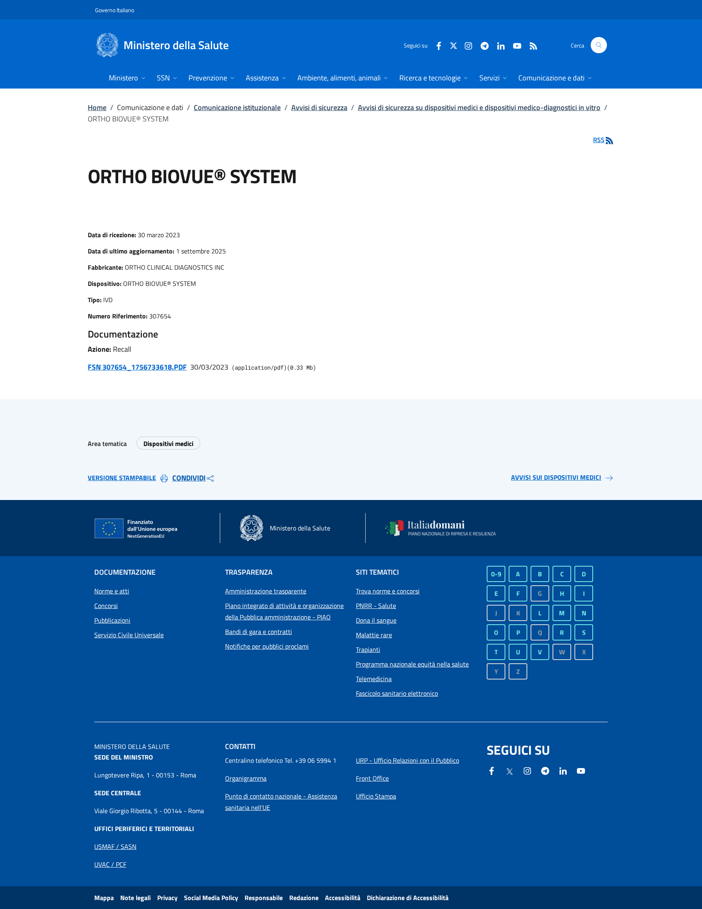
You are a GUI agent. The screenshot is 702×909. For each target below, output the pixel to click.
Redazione (303, 898)
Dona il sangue (376, 620)
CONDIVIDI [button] (189, 477)
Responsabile (264, 898)
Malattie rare (374, 635)
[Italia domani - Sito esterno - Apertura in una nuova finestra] (445, 528)
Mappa (104, 898)
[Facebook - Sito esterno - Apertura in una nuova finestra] (435, 44)
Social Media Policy (211, 898)
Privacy (167, 898)
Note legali (135, 898)
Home (97, 107)
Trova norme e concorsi (388, 591)
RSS (598, 140)
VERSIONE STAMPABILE (122, 478)
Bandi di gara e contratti (258, 631)
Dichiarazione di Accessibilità (407, 898)
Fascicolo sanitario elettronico (397, 693)
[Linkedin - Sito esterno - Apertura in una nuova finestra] (498, 44)
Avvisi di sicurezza (319, 107)
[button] (599, 45)
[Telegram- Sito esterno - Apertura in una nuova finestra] (481, 44)
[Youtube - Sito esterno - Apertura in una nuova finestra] (514, 44)
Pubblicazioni (112, 620)
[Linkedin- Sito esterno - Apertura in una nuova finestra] (563, 770)
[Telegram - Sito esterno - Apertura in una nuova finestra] (545, 770)
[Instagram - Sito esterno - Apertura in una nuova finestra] (465, 44)
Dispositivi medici (168, 443)
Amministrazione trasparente (265, 591)
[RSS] (530, 44)
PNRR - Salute (376, 605)
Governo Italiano (114, 10)
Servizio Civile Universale (129, 635)
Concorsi (106, 605)
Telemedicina (374, 679)
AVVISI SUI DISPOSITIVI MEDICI (556, 477)
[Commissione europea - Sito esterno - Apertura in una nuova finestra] (136, 529)
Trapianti (368, 649)
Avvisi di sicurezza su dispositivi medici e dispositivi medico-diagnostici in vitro (479, 107)
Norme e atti (111, 591)
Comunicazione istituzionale (237, 107)
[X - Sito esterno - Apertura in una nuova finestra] (453, 44)
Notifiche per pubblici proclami (267, 646)
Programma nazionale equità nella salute (412, 664)
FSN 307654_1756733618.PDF (137, 366)
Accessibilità (342, 898)
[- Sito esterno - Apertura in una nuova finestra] (581, 770)
